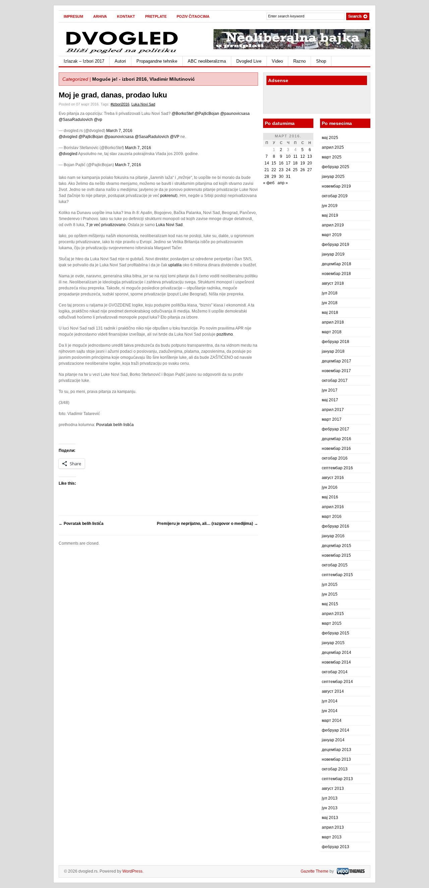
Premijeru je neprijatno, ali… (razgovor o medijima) (207, 523)
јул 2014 (330, 701)
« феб (268, 183)
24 (288, 169)
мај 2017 (330, 400)
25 (295, 169)
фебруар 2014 (335, 730)
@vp (98, 119)
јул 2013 (330, 798)
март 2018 (332, 332)
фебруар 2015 (335, 633)
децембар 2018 (336, 264)
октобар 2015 (335, 565)
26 (302, 169)
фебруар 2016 (335, 526)
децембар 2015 (336, 545)
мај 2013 (330, 817)
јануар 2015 (333, 642)
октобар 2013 (335, 769)
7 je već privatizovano (106, 224)
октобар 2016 (335, 458)
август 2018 (333, 283)
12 (302, 156)
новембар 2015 (336, 555)
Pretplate (156, 16)
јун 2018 (330, 302)
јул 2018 (330, 293)
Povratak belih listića (115, 424)
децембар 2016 (336, 438)
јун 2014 (330, 710)
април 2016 (333, 506)
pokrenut (168, 195)
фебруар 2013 (335, 846)
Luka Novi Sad (143, 104)
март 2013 (332, 837)
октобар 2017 (335, 380)
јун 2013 (330, 808)
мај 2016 (330, 497)
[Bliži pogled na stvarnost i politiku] (122, 53)
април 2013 (333, 827)
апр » (283, 183)
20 (309, 163)
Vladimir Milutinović (172, 79)
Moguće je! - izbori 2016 (119, 79)
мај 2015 (330, 604)
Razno (299, 61)
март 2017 (332, 419)
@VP (174, 136)
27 (309, 169)
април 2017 (333, 409)
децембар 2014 (336, 652)
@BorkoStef (182, 113)
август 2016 (333, 477)
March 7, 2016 (119, 130)
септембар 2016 (337, 468)
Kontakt (126, 16)
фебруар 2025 (335, 166)
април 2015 (333, 613)
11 (295, 156)
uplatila (175, 265)
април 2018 (333, 322)
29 (273, 176)
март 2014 (332, 720)
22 (273, 169)
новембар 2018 (336, 273)
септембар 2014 (337, 681)
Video (277, 61)
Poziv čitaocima (193, 16)
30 (281, 176)
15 (273, 163)
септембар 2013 (337, 778)
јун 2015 (330, 594)
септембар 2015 (337, 574)
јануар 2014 (333, 740)
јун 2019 (330, 205)
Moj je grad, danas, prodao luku (113, 95)
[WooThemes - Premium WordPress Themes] (350, 871)
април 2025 (333, 147)
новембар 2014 (336, 662)
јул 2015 (330, 584)
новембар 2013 (336, 759)
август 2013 (333, 788)
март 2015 (332, 623)
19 (302, 163)
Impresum (73, 16)
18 (295, 163)
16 (281, 163)
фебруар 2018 (335, 341)
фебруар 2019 (335, 244)
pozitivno (225, 334)
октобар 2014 (335, 672)
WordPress (132, 871)
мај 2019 (330, 215)
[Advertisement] (305, 100)
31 (288, 176)
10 (288, 156)
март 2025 (332, 157)
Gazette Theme (314, 871)
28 (266, 176)
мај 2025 (330, 137)
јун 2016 (330, 487)
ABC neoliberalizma (207, 61)
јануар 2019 (333, 254)
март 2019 (332, 234)
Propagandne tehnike (156, 61)
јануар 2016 (333, 536)
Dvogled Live (248, 61)
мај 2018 (330, 312)
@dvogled (68, 136)
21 (266, 169)
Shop (321, 61)
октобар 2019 (335, 196)
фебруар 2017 (335, 429)
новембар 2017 (336, 370)
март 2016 (332, 516)
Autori (120, 61)
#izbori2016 (120, 104)
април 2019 (333, 225)
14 (266, 163)
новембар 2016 (336, 448)
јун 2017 (330, 390)
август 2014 (333, 691)
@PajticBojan (206, 113)
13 (309, 156)
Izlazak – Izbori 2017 (84, 61)
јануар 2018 (333, 351)
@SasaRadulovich (76, 119)
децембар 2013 (336, 749)
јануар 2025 (333, 176)
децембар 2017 (336, 361)
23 (281, 169)
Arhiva (100, 16)
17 (288, 163)
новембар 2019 (336, 186)
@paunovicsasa (235, 113)
